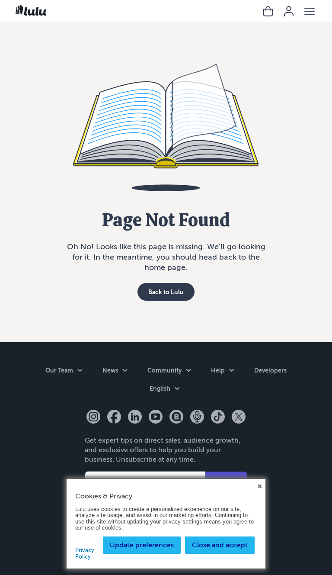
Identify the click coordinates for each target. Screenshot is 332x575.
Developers (270, 370)
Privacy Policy (84, 553)
